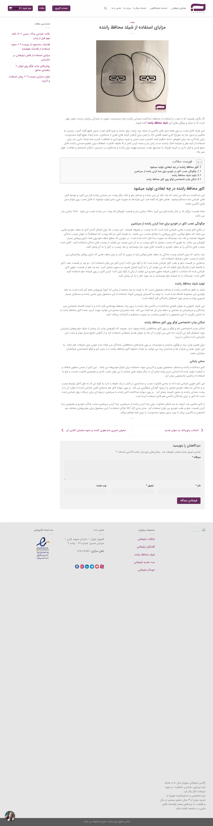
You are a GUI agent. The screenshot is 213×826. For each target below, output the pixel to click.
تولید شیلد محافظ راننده (184, 175)
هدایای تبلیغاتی (179, 8)
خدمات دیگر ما (139, 8)
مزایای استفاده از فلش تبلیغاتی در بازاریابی (31, 57)
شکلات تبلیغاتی (146, 539)
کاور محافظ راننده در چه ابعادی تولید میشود (174, 167)
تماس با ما (116, 8)
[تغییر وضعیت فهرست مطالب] (197, 162)
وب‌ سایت (101, 486)
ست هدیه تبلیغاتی (144, 562)
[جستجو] (105, 8)
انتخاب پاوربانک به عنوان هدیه (182, 430)
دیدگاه (196, 457)
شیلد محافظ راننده (144, 554)
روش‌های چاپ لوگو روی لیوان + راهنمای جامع (32, 68)
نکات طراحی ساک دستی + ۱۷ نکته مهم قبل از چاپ (31, 36)
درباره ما (127, 8)
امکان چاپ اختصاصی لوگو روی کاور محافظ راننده (171, 179)
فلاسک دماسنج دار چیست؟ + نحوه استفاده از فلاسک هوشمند (30, 46)
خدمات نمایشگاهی (159, 8)
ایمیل (149, 486)
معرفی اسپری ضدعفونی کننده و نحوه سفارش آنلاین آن (95, 430)
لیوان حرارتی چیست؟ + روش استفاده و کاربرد (29, 79)
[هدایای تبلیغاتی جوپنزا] (198, 8)
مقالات (132, 22)
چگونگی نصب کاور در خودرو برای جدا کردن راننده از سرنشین (165, 171)
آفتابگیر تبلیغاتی (146, 547)
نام (198, 486)
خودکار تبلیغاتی (146, 570)
